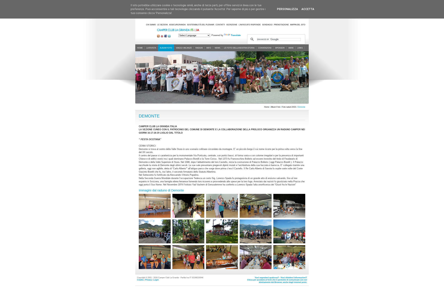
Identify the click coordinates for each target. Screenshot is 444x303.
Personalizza (287, 9)
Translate (236, 35)
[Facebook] (165, 36)
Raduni (199, 48)
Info (208, 48)
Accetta (307, 9)
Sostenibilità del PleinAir (200, 25)
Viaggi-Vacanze (184, 48)
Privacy (148, 280)
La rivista (151, 48)
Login (156, 280)
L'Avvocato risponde (250, 25)
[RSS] (158, 36)
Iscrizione (231, 25)
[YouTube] (162, 36)
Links (300, 48)
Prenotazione (281, 25)
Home (140, 48)
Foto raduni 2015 (289, 107)
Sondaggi (267, 25)
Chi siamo (151, 25)
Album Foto (166, 48)
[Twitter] (169, 36)
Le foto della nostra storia (239, 48)
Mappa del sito (297, 25)
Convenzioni (264, 48)
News (217, 48)
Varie (291, 48)
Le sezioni (162, 25)
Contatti (220, 25)
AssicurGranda (177, 25)
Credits (140, 280)
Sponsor (280, 48)
